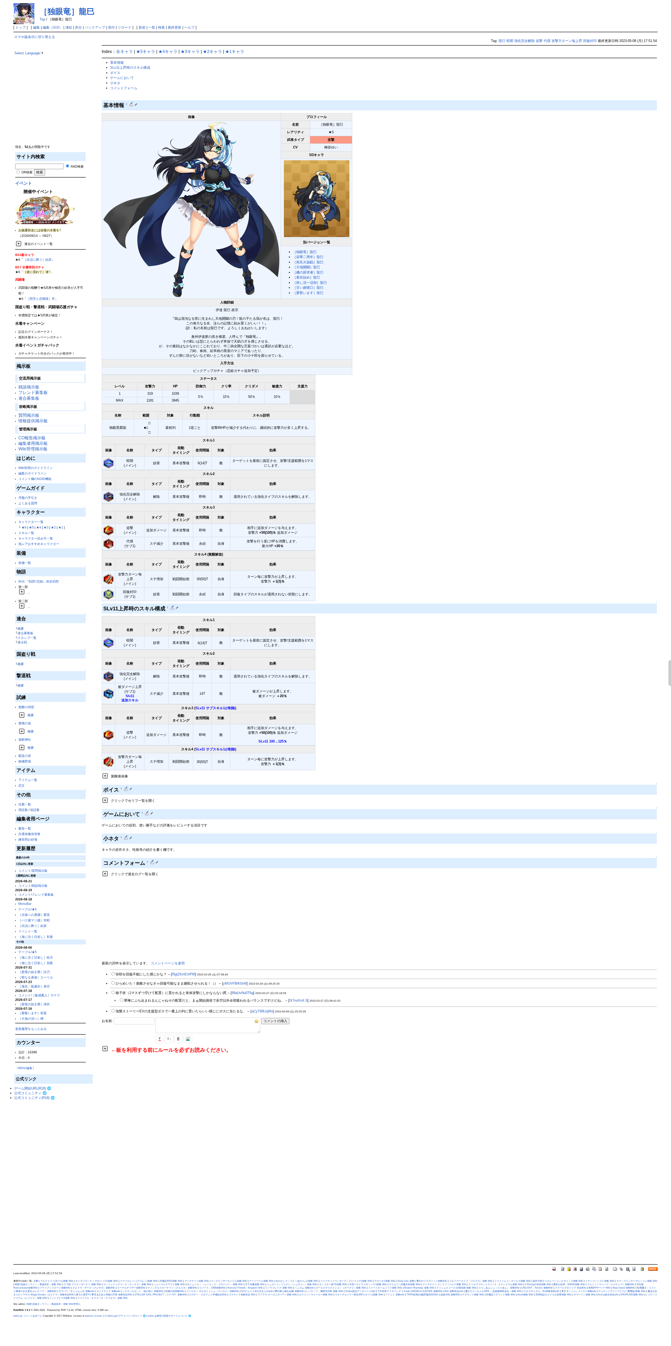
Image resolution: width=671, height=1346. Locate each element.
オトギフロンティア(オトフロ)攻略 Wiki (96, 1281)
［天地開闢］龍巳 (306, 267)
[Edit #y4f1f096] (173, 607)
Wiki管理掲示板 (32, 449)
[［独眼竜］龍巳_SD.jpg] (316, 198)
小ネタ (115, 83)
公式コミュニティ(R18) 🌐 (34, 1098)
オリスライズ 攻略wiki (108, 1291)
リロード (124, 27)
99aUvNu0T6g (242, 993)
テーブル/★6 (27, 909)
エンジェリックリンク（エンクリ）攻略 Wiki (127, 1284)
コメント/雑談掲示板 (32, 885)
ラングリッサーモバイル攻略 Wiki (229, 1281)
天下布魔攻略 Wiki (255, 1284)
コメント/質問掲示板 (32, 870)
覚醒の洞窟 (26, 707)
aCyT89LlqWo (262, 1011)
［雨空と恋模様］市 (40, 298)
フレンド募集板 (33, 392)
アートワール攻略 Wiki (261, 1281)
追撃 (539, 41)
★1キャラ (234, 51)
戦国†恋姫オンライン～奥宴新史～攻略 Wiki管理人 (53, 1304)
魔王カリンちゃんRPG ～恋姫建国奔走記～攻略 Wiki (493, 1291)
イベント (23, 183)
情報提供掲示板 (33, 421)
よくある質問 (27, 503)
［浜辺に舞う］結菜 (37, 259)
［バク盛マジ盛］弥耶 (34, 920)
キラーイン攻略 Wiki (585, 1294)
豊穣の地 (24, 723)
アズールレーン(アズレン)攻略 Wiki (139, 1281)
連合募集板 (28, 398)
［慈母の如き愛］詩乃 (34, 972)
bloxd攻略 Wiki (525, 1294)
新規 (142, 27)
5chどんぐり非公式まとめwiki (257, 1291)
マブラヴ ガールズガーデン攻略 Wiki (277, 1294)
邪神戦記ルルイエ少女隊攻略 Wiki (553, 1294)
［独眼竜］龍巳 (67, 11)
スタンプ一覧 (27, 637)
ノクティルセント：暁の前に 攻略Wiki (142, 1291)
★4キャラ (167, 51)
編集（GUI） (52, 27)
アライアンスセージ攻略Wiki (55, 1287)
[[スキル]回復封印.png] (108, 594)
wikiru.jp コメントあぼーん (27, 1316)
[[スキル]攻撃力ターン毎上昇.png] (108, 579)
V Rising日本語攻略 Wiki (538, 1284)
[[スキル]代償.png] (108, 543)
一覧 (151, 27)
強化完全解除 (524, 41)
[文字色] (159, 1039)
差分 (78, 27)
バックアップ (95, 27)
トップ (20, 27)
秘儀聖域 (24, 761)
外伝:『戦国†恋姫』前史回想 (38, 581)
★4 (38, 527)
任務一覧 (24, 804)
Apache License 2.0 (95, 1316)
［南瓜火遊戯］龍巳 (308, 262)
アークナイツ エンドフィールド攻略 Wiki (445, 1284)
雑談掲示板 (28, 387)
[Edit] (136, 104)
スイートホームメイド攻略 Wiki (385, 1287)
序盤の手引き (27, 497)
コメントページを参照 (168, 963)
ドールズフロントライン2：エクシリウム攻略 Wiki (496, 1284)
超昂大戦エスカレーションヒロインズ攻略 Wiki (558, 1281)
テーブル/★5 (27, 952)
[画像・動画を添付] (188, 1039)
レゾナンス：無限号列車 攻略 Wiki (324, 1291)
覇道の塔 (24, 755)
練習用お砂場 (27, 839)
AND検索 (77, 166)
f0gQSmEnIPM (183, 974)
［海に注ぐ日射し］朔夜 (35, 963)
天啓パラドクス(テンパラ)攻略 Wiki (368, 1284)
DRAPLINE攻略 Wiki (632, 1294)
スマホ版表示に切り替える (34, 37)
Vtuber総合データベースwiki (360, 1291)
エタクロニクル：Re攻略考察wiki (541, 1291)
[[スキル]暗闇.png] (108, 463)
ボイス (115, 73)
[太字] (178, 1039)
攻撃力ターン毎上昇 (566, 41)
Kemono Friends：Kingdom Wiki (245, 1287)
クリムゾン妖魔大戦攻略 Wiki (404, 1284)
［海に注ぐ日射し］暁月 (35, 957)
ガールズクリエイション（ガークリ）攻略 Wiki (341, 1287)
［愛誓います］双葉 (32, 1013)
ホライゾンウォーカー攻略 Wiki (316, 1294)
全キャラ (124, 51)
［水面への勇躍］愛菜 (34, 914)
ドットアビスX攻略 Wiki (62, 1298)
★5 (31, 527)
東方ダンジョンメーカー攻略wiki (578, 1291)
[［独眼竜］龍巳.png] (191, 209)
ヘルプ (189, 27)
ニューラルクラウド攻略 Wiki (169, 1284)
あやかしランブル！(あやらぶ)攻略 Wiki (297, 1281)
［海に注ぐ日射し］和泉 (35, 936)
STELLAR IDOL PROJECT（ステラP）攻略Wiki (160, 1294)
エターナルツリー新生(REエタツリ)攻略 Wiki (359, 1294)
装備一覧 (24, 562)
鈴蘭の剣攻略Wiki (174, 1291)
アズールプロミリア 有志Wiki (570, 1287)
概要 (21, 628)
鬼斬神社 (24, 739)
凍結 (68, 27)
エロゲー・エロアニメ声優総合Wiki (208, 1294)
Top (42, 19)
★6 (23, 527)
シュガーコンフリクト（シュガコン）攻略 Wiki (292, 1284)
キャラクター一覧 (31, 522)
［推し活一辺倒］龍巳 (310, 283)
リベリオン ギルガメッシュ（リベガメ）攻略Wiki (212, 1291)
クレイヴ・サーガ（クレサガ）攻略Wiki (94, 1287)
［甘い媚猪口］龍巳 (308, 288)
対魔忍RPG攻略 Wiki (171, 1281)
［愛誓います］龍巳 (308, 293)
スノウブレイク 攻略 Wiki (279, 1287)
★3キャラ (190, 51)
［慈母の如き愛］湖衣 (34, 1004)
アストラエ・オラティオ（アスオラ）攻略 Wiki (102, 1298)
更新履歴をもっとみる (31, 1028)
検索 (161, 27)
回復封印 (590, 41)
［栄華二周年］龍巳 (308, 257)
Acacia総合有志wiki (608, 1294)
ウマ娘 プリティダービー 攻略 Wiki (82, 1284)
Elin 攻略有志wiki (454, 1291)
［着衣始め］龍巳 (306, 277)
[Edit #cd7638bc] (153, 862)
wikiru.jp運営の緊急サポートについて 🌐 (169, 1316)
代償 (547, 41)
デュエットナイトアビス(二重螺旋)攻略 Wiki (622, 1291)
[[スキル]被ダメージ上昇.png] (108, 693)
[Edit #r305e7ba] (147, 813)
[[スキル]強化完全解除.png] (108, 496)
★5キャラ (145, 51)
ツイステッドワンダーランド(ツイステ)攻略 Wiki (346, 1281)
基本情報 (117, 63)
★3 (46, 527)
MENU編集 (25, 1068)
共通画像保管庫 (29, 834)
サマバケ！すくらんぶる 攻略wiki (76, 1291)
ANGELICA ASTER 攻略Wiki (427, 1291)
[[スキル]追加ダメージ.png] (108, 530)
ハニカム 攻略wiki (304, 1287)
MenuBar (24, 903)
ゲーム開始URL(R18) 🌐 (32, 1088)
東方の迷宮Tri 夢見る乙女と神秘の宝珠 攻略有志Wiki (104, 1294)
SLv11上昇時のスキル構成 (130, 68)
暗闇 (509, 41)
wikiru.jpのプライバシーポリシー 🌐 (126, 1316)
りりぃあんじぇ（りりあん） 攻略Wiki (499, 1287)
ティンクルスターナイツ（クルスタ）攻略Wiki (172, 1287)
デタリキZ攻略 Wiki (385, 1281)
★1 (60, 527)
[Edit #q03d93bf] (126, 788)
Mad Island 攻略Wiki (624, 1287)
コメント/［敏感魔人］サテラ (39, 995)
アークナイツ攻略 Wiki (197, 1281)
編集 (36, 27)
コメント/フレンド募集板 (36, 894)
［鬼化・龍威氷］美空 (34, 986)
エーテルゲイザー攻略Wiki (131, 1287)
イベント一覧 (27, 931)
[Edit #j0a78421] (126, 837)
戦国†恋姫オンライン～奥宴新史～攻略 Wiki (38, 1284)
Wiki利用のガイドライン (35, 467)
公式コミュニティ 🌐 (30, 1093)
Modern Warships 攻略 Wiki (419, 1287)
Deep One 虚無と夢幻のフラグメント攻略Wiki (422, 1281)
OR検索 (27, 172)
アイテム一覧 (27, 780)
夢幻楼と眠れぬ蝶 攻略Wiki (289, 1291)
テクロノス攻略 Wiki (473, 1294)
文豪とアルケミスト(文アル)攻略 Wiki (53, 1281)
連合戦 (22, 642)
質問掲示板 (28, 415)
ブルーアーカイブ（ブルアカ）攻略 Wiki (471, 1281)
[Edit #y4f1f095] (132, 104)
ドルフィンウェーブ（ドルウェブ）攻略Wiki (610, 1284)
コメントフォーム (123, 88)
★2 (53, 527)
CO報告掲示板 (32, 438)
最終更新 (174, 27)
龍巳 (502, 41)
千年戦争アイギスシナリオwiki (393, 1291)
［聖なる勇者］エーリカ (35, 977)
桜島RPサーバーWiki (599, 1287)
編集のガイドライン (32, 473)
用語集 (23, 809)
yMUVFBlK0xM (235, 983)
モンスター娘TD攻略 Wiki (333, 1284)
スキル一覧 (26, 533)
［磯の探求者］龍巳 (308, 272)
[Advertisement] (53, 107)
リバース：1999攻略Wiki (212, 1287)
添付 (111, 27)
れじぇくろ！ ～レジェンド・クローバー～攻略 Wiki (215, 1284)
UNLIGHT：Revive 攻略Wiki (537, 1287)
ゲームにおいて (122, 78)
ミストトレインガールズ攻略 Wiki (513, 1281)
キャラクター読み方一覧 (35, 538)
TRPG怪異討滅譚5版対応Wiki (422, 1294)
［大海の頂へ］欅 (31, 1018)
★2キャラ (212, 51)
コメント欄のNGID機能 (34, 478)
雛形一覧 (24, 828)
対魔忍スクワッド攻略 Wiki (500, 1294)
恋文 (21, 785)
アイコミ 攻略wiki (394, 1294)
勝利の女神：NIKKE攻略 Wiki (569, 1284)
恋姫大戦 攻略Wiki (450, 1294)
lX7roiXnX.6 (298, 1000)
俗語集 (35, 809)
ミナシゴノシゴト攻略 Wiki (599, 1281)
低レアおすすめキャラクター (38, 544)
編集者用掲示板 (33, 443)
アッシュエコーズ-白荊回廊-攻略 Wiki (456, 1287)
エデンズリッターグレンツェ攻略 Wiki (636, 1281)
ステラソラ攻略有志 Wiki (242, 1294)
